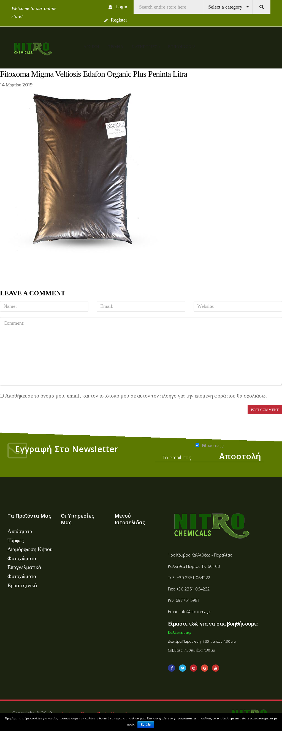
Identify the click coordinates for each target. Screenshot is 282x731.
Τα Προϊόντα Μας (29, 515)
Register (118, 20)
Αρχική (91, 46)
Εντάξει (145, 725)
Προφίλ (115, 46)
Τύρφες (15, 540)
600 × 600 (45, 85)
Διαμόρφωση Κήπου (30, 549)
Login (120, 6)
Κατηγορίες (145, 46)
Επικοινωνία (182, 46)
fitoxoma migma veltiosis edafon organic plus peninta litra (124, 85)
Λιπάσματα (19, 531)
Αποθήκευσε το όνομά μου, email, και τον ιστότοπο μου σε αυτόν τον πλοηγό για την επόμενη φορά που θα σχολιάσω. (136, 396)
